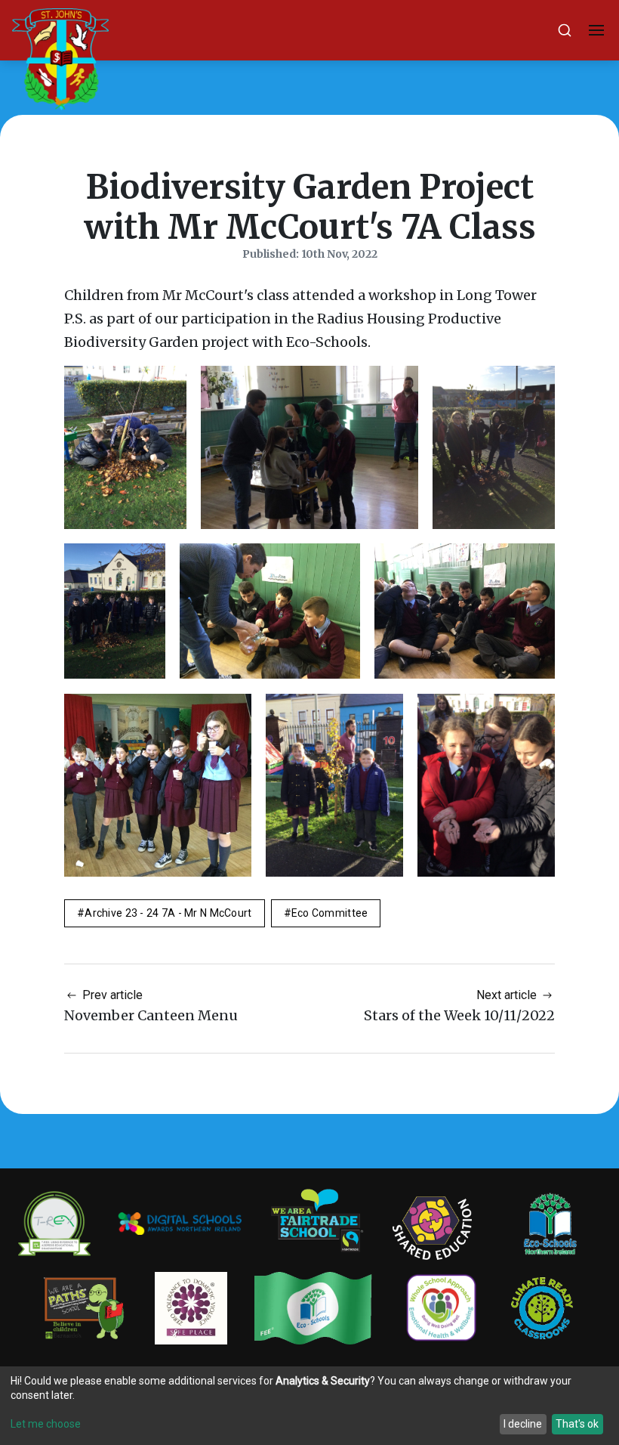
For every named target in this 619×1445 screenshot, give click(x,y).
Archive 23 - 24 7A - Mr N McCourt (168, 913)
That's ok (577, 1424)
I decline (523, 1424)
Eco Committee (329, 913)
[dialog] (309, 1405)
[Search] (564, 30)
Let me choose (46, 1424)
